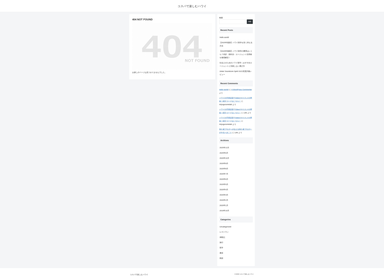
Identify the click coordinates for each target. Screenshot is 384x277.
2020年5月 (224, 184)
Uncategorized (225, 227)
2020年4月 (224, 190)
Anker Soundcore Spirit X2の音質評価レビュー (236, 73)
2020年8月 (224, 169)
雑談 (221, 258)
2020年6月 (224, 179)
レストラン (224, 232)
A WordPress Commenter (241, 90)
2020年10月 (224, 158)
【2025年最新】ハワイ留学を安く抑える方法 (236, 44)
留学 (221, 248)
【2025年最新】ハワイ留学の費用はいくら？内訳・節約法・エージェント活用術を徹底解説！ (236, 54)
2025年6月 (224, 153)
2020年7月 (224, 174)
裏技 (221, 253)
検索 (221, 18)
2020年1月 (224, 205)
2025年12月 (224, 148)
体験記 (222, 237)
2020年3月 (224, 195)
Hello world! (224, 37)
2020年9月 (224, 163)
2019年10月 (224, 211)
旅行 (221, 242)
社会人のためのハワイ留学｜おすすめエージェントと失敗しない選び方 (236, 64)
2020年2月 (224, 200)
